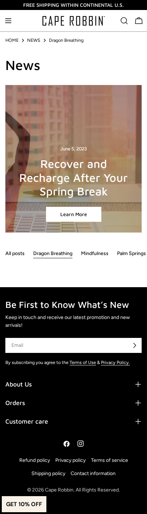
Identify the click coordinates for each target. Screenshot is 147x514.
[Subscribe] (134, 345)
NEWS (33, 40)
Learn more (73, 214)
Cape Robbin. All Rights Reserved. (82, 490)
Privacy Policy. (115, 362)
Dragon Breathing (52, 253)
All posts (15, 253)
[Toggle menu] (8, 21)
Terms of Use (83, 362)
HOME (12, 40)
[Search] (124, 21)
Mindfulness (94, 253)
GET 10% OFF (24, 504)
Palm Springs (131, 253)
